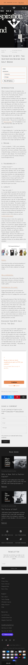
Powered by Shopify (20, 648)
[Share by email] (23, 397)
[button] (8, 663)
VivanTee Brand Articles (17, 51)
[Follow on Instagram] (6, 640)
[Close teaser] (15, 661)
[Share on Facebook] (4, 397)
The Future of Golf (9, 509)
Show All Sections (8, 81)
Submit (6, 441)
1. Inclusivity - (7, 74)
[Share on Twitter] (11, 397)
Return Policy (4, 589)
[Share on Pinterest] (17, 397)
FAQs (2, 607)
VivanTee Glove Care (6, 617)
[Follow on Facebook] (2, 640)
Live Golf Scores (5, 615)
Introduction (6, 71)
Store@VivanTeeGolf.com (7, 625)
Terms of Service (20, 411)
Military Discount (5, 604)
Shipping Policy (5, 586)
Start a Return (4, 597)
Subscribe (14, 568)
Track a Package (5, 599)
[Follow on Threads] (10, 640)
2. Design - (6, 77)
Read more (4, 486)
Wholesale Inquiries (6, 602)
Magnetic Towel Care (6, 620)
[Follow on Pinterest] (14, 640)
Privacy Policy (9, 411)
